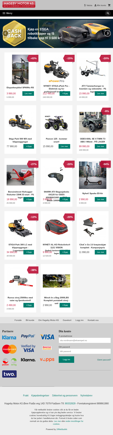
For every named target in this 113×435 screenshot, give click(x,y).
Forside (18, 320)
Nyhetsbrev (86, 395)
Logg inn (79, 320)
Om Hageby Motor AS (48, 320)
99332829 (70, 403)
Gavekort (67, 320)
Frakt (25, 395)
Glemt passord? (104, 360)
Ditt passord (64, 347)
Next (110, 33)
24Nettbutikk (61, 429)
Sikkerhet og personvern (65, 395)
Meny (9, 13)
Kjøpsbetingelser (40, 395)
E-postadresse (65, 336)
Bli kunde (30, 320)
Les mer (58, 421)
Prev (8, 33)
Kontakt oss (93, 320)
